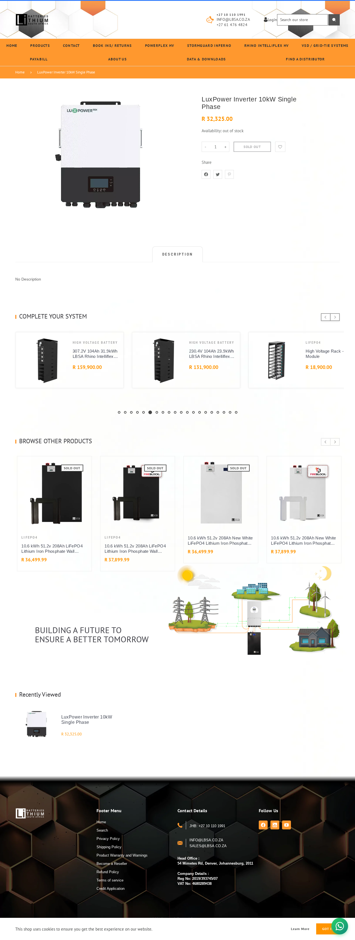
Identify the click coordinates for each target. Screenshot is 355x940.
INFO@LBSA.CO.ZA (233, 19)
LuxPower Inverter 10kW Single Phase (66, 72)
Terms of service (110, 880)
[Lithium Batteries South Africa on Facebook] (263, 825)
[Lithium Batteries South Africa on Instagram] (274, 825)
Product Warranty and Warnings (122, 855)
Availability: (212, 130)
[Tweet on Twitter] (217, 174)
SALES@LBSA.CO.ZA (208, 846)
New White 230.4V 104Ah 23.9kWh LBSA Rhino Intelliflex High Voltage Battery (211, 354)
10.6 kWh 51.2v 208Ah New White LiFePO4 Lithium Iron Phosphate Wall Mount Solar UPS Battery (218, 541)
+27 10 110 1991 (231, 15)
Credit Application (111, 888)
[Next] (335, 317)
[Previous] (326, 317)
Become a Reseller (112, 864)
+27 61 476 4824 (232, 24)
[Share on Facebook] (206, 174)
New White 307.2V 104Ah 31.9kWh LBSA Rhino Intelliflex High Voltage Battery (327, 354)
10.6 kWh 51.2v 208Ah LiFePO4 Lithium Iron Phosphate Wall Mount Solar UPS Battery (50, 549)
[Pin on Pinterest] (229, 174)
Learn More (300, 929)
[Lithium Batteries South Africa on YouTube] (286, 825)
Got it (328, 929)
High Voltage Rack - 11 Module (95, 354)
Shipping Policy (109, 847)
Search (102, 830)
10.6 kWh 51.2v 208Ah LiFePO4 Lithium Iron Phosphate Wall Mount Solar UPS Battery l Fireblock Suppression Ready (133, 549)
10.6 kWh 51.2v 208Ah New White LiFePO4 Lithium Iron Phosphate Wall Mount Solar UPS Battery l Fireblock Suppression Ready (301, 541)
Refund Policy (108, 872)
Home (20, 72)
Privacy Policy (108, 839)
